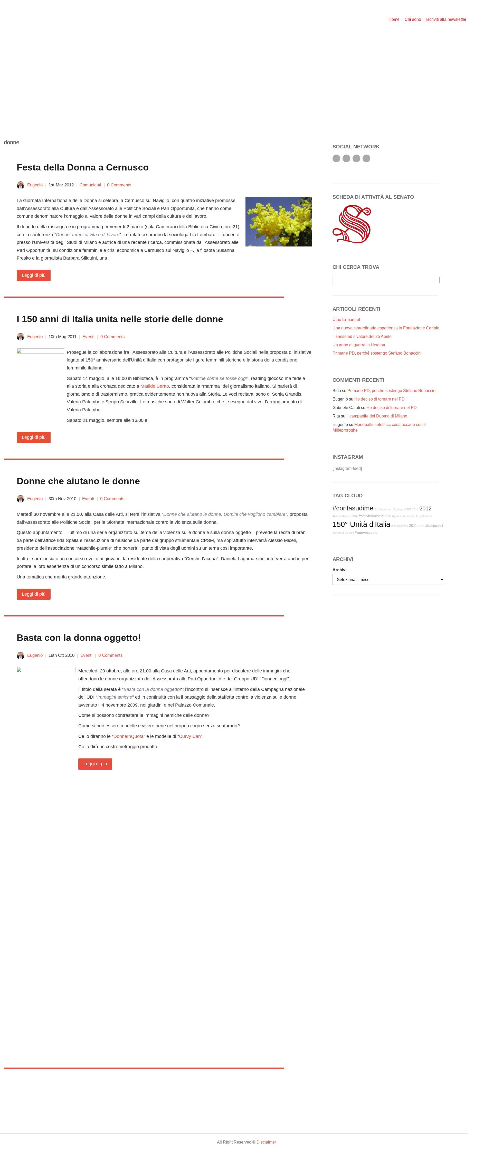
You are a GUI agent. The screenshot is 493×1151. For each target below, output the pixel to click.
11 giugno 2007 (401, 509)
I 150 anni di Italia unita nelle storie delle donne (120, 319)
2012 (425, 508)
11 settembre (424, 516)
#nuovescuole (366, 532)
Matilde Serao (154, 386)
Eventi (88, 336)
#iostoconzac (399, 525)
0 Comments (119, 185)
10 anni (349, 532)
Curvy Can (190, 736)
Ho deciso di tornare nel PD (379, 399)
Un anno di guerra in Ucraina (359, 345)
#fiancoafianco (341, 516)
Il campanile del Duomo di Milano (376, 416)
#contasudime (353, 508)
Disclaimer (266, 1142)
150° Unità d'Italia (361, 524)
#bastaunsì (434, 526)
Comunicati (90, 185)
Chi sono (413, 19)
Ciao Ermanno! (346, 319)
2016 (355, 516)
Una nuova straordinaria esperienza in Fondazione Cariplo (386, 328)
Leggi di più (33, 275)
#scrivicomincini (371, 516)
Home (394, 19)
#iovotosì (338, 532)
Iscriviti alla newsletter (446, 19)
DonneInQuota (128, 736)
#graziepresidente (403, 516)
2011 (413, 526)
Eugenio (35, 185)
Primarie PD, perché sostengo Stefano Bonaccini (377, 353)
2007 (388, 516)
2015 (421, 525)
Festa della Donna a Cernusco (83, 167)
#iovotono (385, 509)
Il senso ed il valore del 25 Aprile (362, 336)
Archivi (339, 570)
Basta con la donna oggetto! (79, 637)
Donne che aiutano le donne (78, 481)
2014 (415, 509)
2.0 (376, 509)
